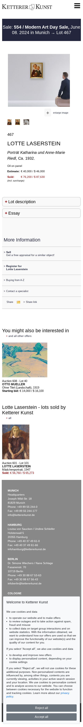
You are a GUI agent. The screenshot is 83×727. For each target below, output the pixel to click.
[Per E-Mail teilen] (17, 302)
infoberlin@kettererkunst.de (25, 583)
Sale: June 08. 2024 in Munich (41, 30)
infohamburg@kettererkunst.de (27, 549)
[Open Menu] (77, 6)
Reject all (41, 708)
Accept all (41, 716)
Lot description (22, 201)
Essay (14, 213)
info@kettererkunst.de (21, 514)
